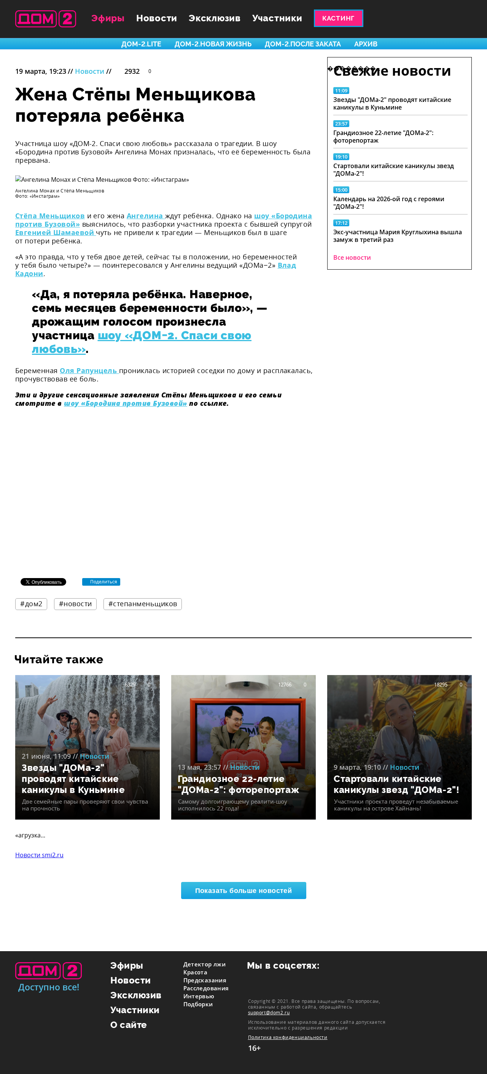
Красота (195, 972)
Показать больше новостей (243, 890)
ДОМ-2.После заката (303, 44)
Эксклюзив (215, 18)
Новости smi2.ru (39, 855)
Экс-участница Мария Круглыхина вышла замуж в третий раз (397, 235)
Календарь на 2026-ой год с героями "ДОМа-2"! (388, 202)
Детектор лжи (204, 964)
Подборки (198, 1004)
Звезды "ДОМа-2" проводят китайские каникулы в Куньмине (392, 103)
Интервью (199, 996)
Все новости (352, 257)
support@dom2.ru (269, 1012)
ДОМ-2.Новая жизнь (213, 44)
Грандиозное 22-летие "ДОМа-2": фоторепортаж (383, 136)
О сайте (128, 1024)
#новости (75, 603)
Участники (277, 18)
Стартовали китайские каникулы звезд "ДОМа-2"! (393, 169)
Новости (156, 18)
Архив (365, 44)
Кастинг (338, 18)
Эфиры (108, 18)
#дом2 (31, 603)
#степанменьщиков (142, 603)
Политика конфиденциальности (288, 1037)
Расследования (206, 988)
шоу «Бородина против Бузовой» (125, 403)
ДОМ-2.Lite (141, 44)
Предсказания (205, 980)
